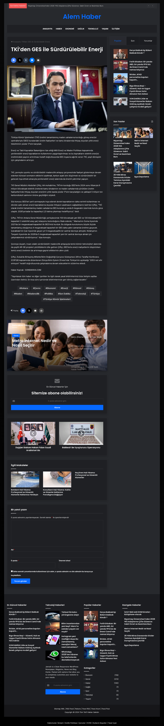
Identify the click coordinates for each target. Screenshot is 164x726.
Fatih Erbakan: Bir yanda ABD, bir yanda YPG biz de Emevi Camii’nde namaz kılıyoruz (141, 65)
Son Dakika (64, 293)
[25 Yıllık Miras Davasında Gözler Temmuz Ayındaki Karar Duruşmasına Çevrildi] (123, 167)
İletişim (116, 29)
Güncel (77, 288)
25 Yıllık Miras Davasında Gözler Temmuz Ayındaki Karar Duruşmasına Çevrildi (36, 343)
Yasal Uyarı (112, 723)
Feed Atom (95, 709)
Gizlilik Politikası (71, 723)
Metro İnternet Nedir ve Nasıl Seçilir (42, 6)
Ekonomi (69, 29)
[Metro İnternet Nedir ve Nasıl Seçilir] (143, 133)
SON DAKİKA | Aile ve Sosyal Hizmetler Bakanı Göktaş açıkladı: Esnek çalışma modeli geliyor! (141, 102)
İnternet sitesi (64, 561)
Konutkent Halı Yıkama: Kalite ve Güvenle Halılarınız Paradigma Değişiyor (57, 492)
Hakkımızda (51, 723)
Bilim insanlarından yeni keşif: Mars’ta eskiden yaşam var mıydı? (70, 627)
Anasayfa (47, 29)
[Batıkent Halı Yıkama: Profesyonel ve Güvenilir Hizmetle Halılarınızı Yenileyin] (25, 479)
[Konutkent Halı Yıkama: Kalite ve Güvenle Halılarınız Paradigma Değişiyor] (57, 479)
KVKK (89, 723)
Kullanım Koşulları (99, 723)
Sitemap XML (59, 709)
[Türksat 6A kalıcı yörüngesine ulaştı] (52, 615)
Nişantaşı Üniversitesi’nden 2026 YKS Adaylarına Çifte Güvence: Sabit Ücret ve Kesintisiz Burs (122, 148)
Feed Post (106, 709)
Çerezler (82, 723)
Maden (18, 293)
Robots (78, 709)
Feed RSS (86, 709)
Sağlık (81, 29)
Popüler (117, 41)
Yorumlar (148, 41)
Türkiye (96, 293)
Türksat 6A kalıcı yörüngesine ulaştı (70, 613)
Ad (13, 550)
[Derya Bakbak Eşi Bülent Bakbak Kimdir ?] (121, 54)
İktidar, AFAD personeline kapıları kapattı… (139, 77)
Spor (87, 691)
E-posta (15, 561)
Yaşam (105, 29)
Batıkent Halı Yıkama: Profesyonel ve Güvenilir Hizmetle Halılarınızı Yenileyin (24, 492)
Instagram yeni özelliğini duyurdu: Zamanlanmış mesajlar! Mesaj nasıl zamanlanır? (70, 641)
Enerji (65, 288)
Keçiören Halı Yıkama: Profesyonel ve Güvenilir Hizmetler (86, 475)
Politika (49, 293)
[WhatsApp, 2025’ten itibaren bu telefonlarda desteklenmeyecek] (52, 655)
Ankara (24, 288)
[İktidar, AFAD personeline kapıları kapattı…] (121, 78)
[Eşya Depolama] (143, 168)
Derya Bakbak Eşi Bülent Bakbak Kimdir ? (141, 51)
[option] (57, 345)
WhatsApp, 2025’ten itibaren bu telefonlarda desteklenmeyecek (70, 656)
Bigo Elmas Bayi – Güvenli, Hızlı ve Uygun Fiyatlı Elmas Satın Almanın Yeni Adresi (140, 90)
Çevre (37, 288)
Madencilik (34, 293)
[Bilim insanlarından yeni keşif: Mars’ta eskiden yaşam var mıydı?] (52, 627)
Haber (59, 29)
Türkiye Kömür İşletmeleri (57, 299)
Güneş (91, 288)
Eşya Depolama (141, 176)
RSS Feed (70, 709)
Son (133, 41)
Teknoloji (93, 29)
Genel (16, 335)
